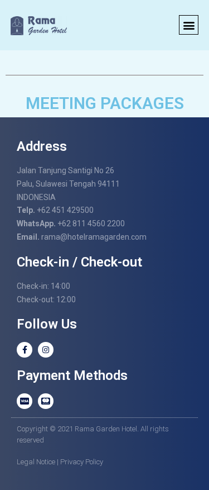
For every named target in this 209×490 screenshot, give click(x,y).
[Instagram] (46, 350)
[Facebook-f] (24, 350)
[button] (188, 25)
